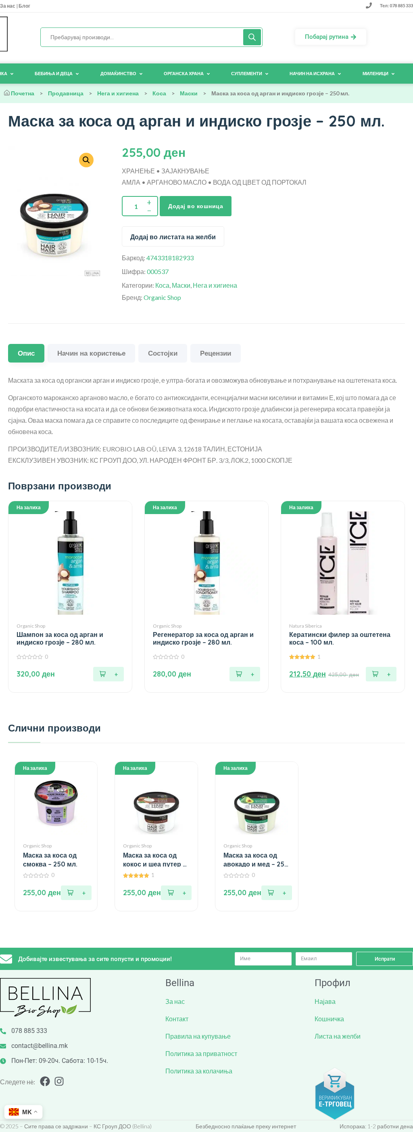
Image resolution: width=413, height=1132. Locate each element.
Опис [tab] (26, 353)
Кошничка (329, 1018)
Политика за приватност (201, 1053)
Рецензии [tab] (215, 353)
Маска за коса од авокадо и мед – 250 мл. (256, 859)
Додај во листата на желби (173, 237)
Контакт (176, 1018)
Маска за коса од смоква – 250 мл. (50, 859)
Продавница (65, 93)
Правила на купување (198, 1036)
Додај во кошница (195, 206)
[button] (108, 674)
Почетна (22, 93)
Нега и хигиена (118, 93)
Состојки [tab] (162, 353)
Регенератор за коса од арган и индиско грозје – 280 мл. (203, 638)
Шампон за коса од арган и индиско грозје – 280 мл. (60, 638)
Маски (189, 93)
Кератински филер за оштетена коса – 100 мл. (339, 638)
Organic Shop (162, 297)
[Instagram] (59, 1081)
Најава (325, 1001)
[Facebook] (45, 1081)
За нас (8, 6)
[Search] (252, 37)
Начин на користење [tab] (91, 353)
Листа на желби (338, 1036)
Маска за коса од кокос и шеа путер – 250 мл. (154, 859)
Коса (159, 93)
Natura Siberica (305, 626)
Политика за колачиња (198, 1071)
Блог (24, 6)
